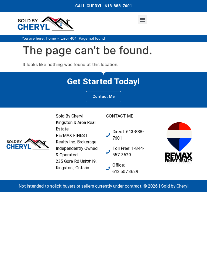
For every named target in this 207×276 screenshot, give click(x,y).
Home (51, 38)
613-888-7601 (118, 6)
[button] (142, 19)
